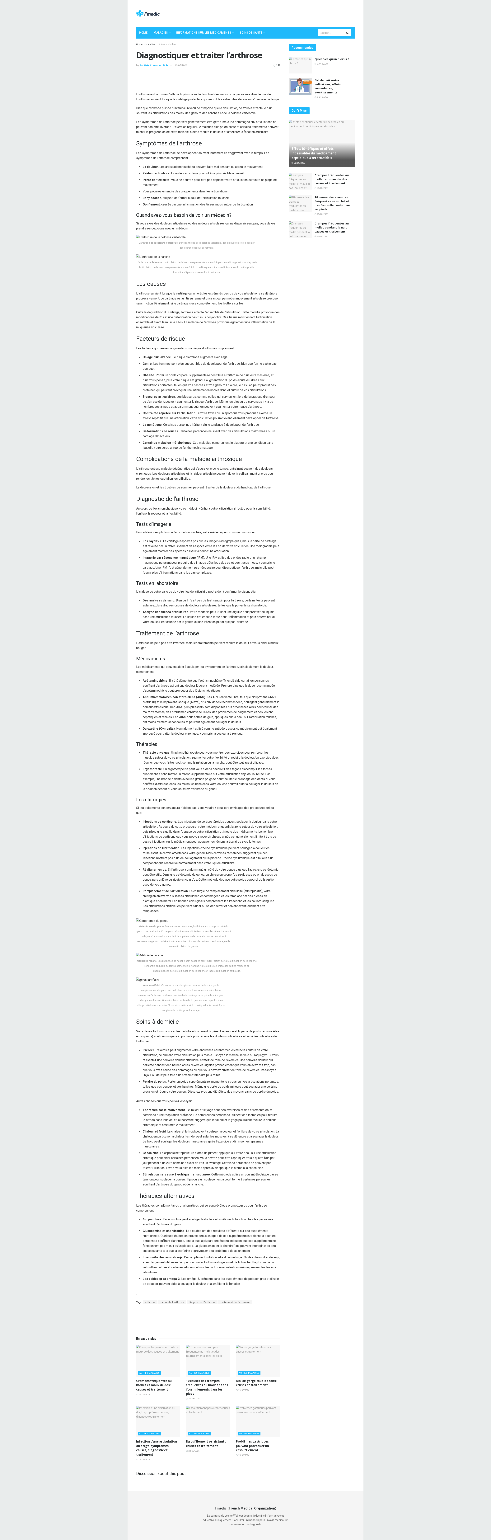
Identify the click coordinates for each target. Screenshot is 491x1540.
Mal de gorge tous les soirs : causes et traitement (256, 1383)
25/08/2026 (144, 1394)
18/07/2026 (144, 1459)
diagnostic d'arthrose (202, 1302)
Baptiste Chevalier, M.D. (153, 65)
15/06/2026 (243, 1455)
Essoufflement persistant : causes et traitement (206, 1443)
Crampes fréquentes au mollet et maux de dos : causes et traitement (153, 1385)
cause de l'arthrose (172, 1302)
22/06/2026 (193, 1451)
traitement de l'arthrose (235, 1302)
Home (143, 32)
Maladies (161, 32)
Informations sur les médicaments (203, 32)
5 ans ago (322, 64)
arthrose (150, 1302)
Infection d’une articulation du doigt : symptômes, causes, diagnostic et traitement (156, 1447)
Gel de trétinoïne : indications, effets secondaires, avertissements (328, 86)
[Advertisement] (285, 12)
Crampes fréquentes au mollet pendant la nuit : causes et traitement (332, 227)
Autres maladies (167, 44)
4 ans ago (322, 97)
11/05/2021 (181, 65)
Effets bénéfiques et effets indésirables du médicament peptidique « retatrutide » (314, 153)
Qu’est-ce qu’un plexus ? (332, 59)
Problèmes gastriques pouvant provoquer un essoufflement (252, 1445)
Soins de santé (251, 32)
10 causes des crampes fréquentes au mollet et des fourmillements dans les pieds (207, 1387)
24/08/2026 (322, 236)
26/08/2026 (299, 163)
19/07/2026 (243, 1390)
